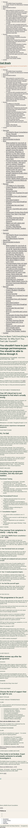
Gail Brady (5, 63)
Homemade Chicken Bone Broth (14, 48)
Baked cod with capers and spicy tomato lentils (15, 224)
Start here (5, 823)
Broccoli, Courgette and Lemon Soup (15, 47)
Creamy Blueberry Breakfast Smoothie (16, 37)
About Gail (5, 6)
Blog (4, 9)
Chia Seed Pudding (11, 43)
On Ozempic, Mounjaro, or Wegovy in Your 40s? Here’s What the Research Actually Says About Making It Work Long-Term (17, 17)
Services (5, 2)
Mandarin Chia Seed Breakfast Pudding (16, 44)
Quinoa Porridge (10, 38)
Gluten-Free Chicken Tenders (13, 58)
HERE (23, 381)
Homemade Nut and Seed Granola (15, 45)
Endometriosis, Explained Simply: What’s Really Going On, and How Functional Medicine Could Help (16, 31)
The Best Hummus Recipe (13, 51)
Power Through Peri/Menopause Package (17, 4)
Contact (5, 59)
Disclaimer (6, 819)
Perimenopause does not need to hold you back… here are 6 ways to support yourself (16, 22)
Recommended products (9, 7)
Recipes (5, 34)
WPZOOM (2, 827)
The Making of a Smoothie (13, 35)
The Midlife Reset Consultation (14, 3)
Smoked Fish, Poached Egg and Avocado (16, 40)
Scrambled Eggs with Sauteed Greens (16, 41)
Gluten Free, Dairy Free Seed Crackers (16, 50)
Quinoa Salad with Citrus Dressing (15, 52)
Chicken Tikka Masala (11, 57)
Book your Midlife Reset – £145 (8, 767)
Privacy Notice (7, 820)
